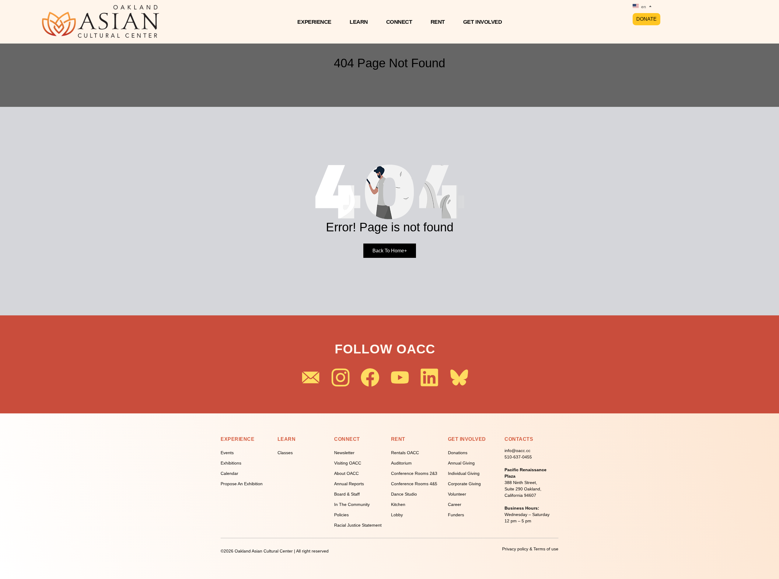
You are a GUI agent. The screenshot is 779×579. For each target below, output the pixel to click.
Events (227, 452)
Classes (285, 452)
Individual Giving (464, 473)
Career (454, 504)
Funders (456, 514)
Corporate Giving (464, 483)
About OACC (346, 473)
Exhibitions (231, 463)
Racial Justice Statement (358, 525)
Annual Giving (461, 463)
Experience (314, 22)
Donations (457, 452)
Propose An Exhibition (242, 483)
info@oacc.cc (517, 450)
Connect (399, 22)
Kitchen (398, 504)
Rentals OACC (405, 452)
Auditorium (401, 463)
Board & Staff (347, 494)
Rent (438, 22)
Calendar (229, 473)
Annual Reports (349, 483)
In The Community (352, 504)
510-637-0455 (518, 456)
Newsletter (344, 452)
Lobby (397, 514)
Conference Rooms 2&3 (414, 473)
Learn (359, 22)
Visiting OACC (347, 463)
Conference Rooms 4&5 (414, 483)
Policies (341, 514)
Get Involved (482, 22)
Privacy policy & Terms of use (530, 548)
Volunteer (457, 494)
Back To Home (389, 250)
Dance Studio (404, 494)
